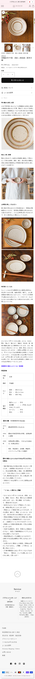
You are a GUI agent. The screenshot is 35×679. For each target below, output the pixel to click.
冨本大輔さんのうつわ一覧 (12, 366)
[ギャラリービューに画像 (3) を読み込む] (26, 48)
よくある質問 (6, 645)
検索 (3, 655)
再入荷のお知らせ (17, 80)
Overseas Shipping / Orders (11, 649)
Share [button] (5, 98)
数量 (2, 70)
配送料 (7, 67)
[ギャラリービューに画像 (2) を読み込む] (17, 48)
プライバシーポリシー (9, 639)
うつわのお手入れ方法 (9, 642)
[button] (2, 6)
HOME (3, 53)
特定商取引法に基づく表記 (11, 632)
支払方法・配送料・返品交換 (11, 635)
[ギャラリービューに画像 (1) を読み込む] (9, 48)
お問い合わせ (6, 652)
